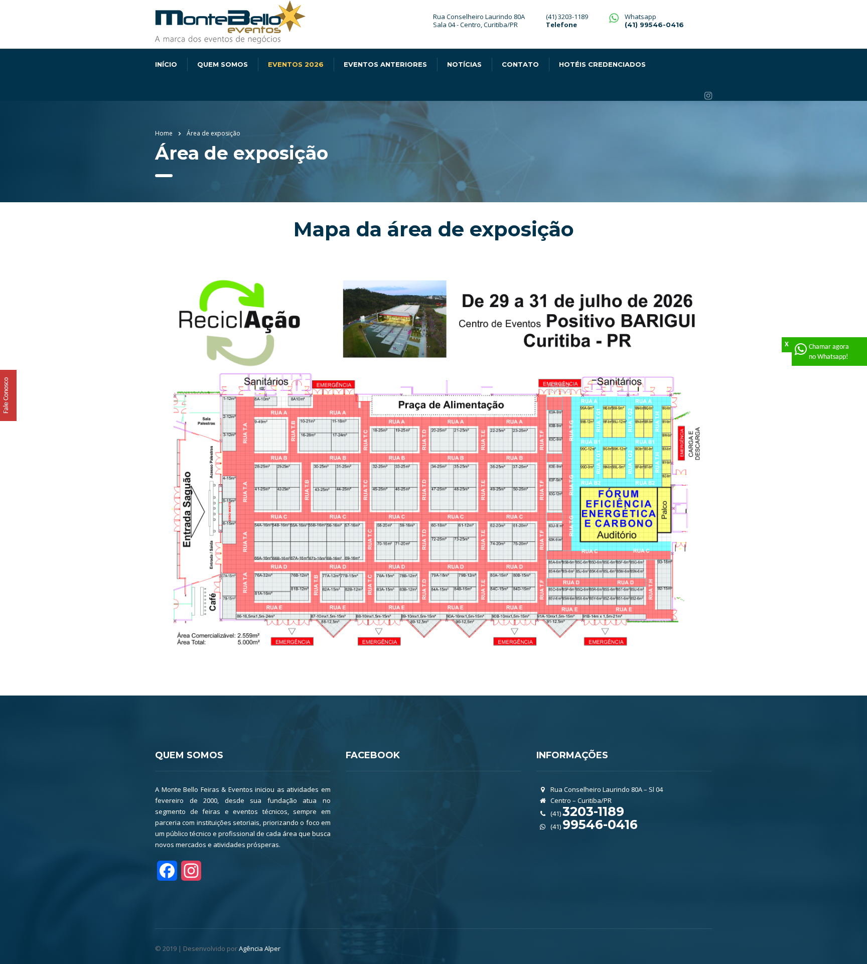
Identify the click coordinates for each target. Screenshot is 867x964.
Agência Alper (259, 948)
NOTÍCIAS (464, 64)
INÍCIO (166, 64)
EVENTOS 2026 (296, 64)
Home (164, 133)
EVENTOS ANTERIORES (385, 64)
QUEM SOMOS (222, 64)
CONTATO (520, 64)
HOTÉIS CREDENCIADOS (602, 64)
